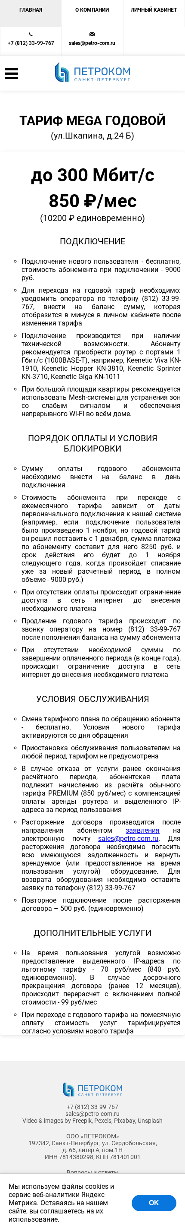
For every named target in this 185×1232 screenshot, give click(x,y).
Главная (30, 10)
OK (154, 1203)
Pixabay (124, 1120)
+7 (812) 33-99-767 (31, 43)
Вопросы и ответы (93, 1172)
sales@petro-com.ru (92, 43)
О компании (92, 10)
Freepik (82, 1120)
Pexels (102, 1120)
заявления (143, 830)
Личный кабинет (154, 10)
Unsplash (150, 1120)
